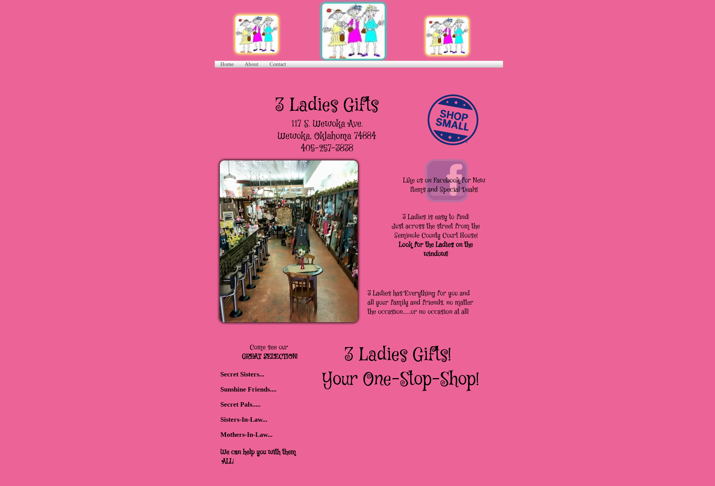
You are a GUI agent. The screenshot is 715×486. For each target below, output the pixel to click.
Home (226, 64)
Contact (278, 64)
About (251, 64)
